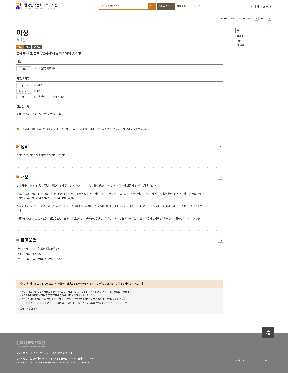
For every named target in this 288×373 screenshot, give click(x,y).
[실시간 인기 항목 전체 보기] (188, 6)
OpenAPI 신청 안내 (62, 353)
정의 (239, 36)
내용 (239, 40)
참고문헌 (241, 45)
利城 (20, 40)
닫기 (220, 146)
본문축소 (270, 19)
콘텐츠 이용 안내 (27, 308)
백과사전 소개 (23, 353)
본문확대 (257, 19)
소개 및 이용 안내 (261, 6)
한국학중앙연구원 (30, 344)
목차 (239, 30)
